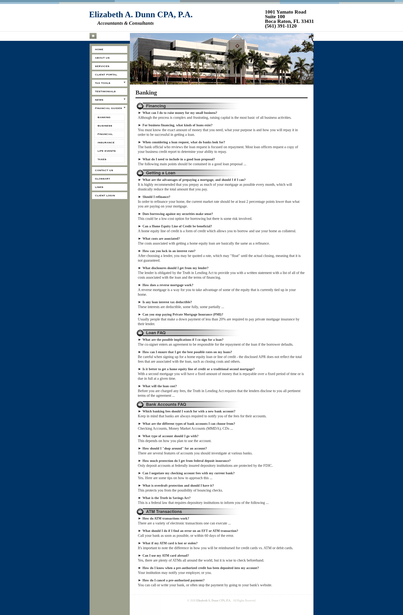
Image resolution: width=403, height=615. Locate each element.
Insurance (106, 142)
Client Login (105, 195)
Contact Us (104, 170)
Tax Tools (102, 83)
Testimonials (105, 91)
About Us (102, 57)
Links (99, 187)
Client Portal (106, 74)
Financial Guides (108, 108)
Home (93, 36)
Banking (104, 117)
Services (102, 66)
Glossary (102, 178)
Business (104, 125)
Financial (105, 134)
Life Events (106, 151)
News (99, 99)
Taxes (101, 159)
